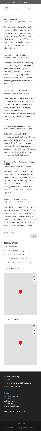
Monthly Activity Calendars (15, 199)
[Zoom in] (34, 279)
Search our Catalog (12, 377)
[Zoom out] (34, 282)
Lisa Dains (10, 22)
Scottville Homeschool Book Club (17, 126)
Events (29, 22)
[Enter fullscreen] (34, 275)
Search (33, 236)
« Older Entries (10, 232)
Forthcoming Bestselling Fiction (17, 250)
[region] (20, 294)
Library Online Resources (14, 386)
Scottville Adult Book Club (15, 55)
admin (8, 57)
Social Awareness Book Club (15, 90)
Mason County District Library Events (18, 383)
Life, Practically (10, 19)
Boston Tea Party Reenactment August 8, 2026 (20, 163)
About (8, 380)
